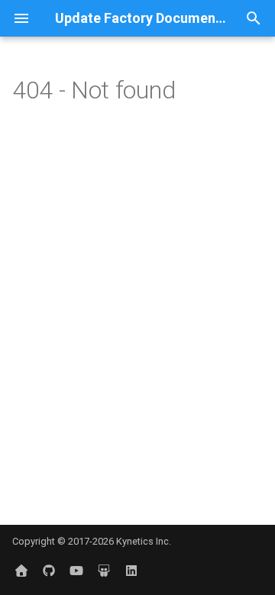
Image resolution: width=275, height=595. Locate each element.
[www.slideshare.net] (104, 570)
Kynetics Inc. (143, 541)
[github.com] (49, 570)
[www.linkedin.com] (131, 570)
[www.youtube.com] (76, 570)
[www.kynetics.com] (21, 570)
